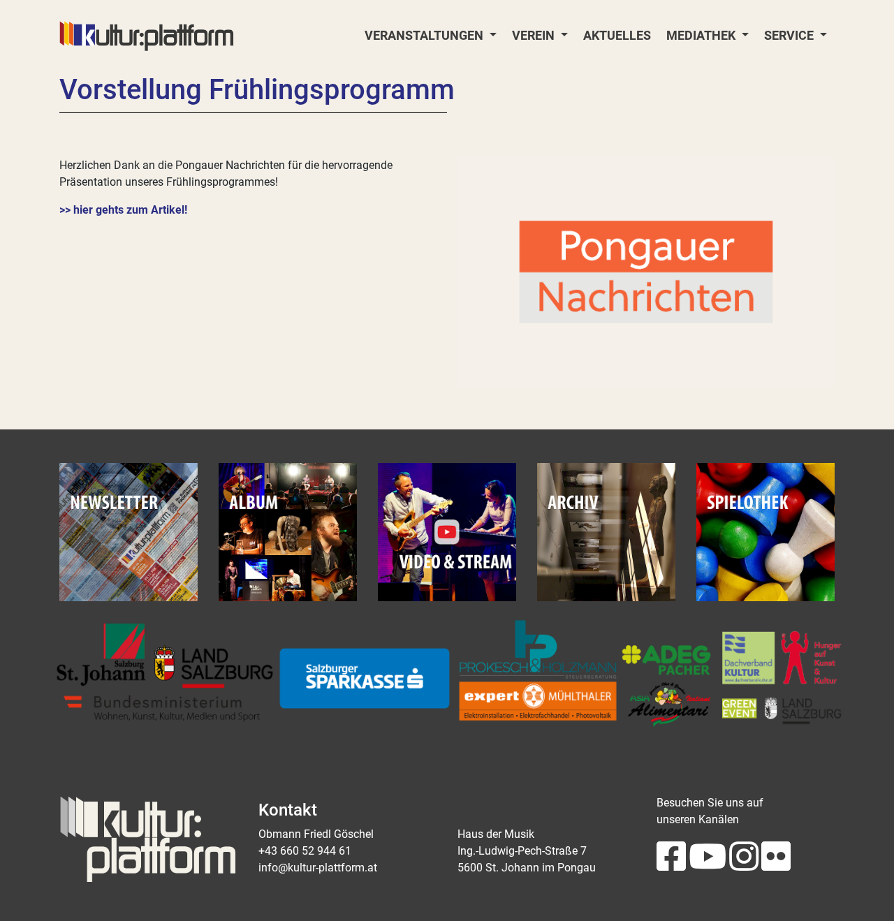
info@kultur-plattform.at (317, 867)
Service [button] (790, 36)
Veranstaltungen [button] (425, 36)
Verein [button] (534, 36)
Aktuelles (617, 36)
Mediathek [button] (702, 36)
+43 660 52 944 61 (304, 850)
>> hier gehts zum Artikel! (123, 209)
